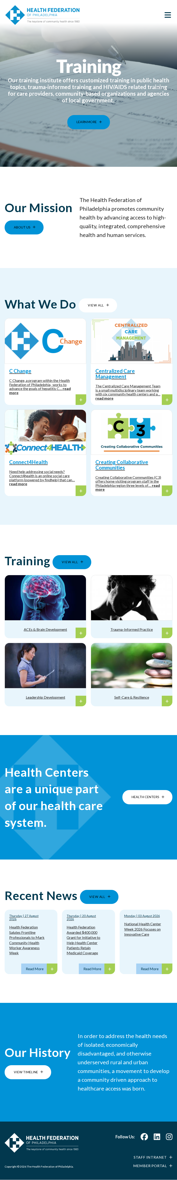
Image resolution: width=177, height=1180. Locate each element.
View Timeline (26, 1072)
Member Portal (150, 1165)
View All (96, 305)
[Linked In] (157, 1138)
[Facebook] (144, 1138)
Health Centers (145, 797)
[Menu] (167, 15)
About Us (22, 227)
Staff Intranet (150, 1157)
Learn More (87, 118)
